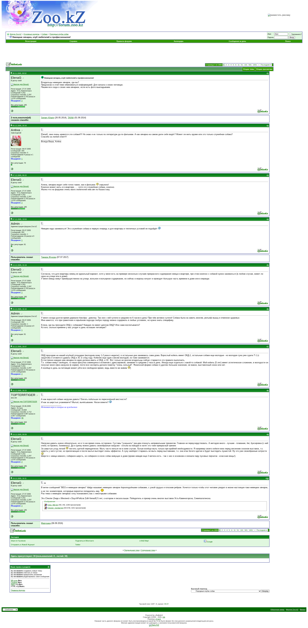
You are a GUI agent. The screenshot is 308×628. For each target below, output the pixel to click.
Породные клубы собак (59, 34)
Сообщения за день (237, 41)
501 (250, 65)
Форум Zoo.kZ (15, 34)
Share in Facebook (18, 541)
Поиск (288, 41)
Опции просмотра (264, 69)
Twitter (77, 545)
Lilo (164, 617)
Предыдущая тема (131, 550)
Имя (269, 34)
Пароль (271, 37)
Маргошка (46, 523)
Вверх (302, 610)
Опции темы (248, 69)
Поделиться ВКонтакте (84, 541)
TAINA (71, 117)
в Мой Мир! (144, 541)
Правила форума (124, 41)
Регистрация (30, 41)
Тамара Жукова (48, 257)
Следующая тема (148, 550)
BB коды (14, 580)
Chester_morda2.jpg (55, 508)
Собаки (44, 34)
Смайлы (14, 582)
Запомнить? (297, 34)
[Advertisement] (154, 52)
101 (245, 65)
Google (210, 542)
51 (242, 65)
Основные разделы (31, 34)
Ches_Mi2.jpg (52, 505)
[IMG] (13, 584)
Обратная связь (277, 610)
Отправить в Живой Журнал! (22, 545)
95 (22, 418)
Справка (73, 41)
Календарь (179, 41)
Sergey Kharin (47, 117)
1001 (255, 65)
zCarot (158, 619)
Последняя (266, 65)
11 (239, 65)
